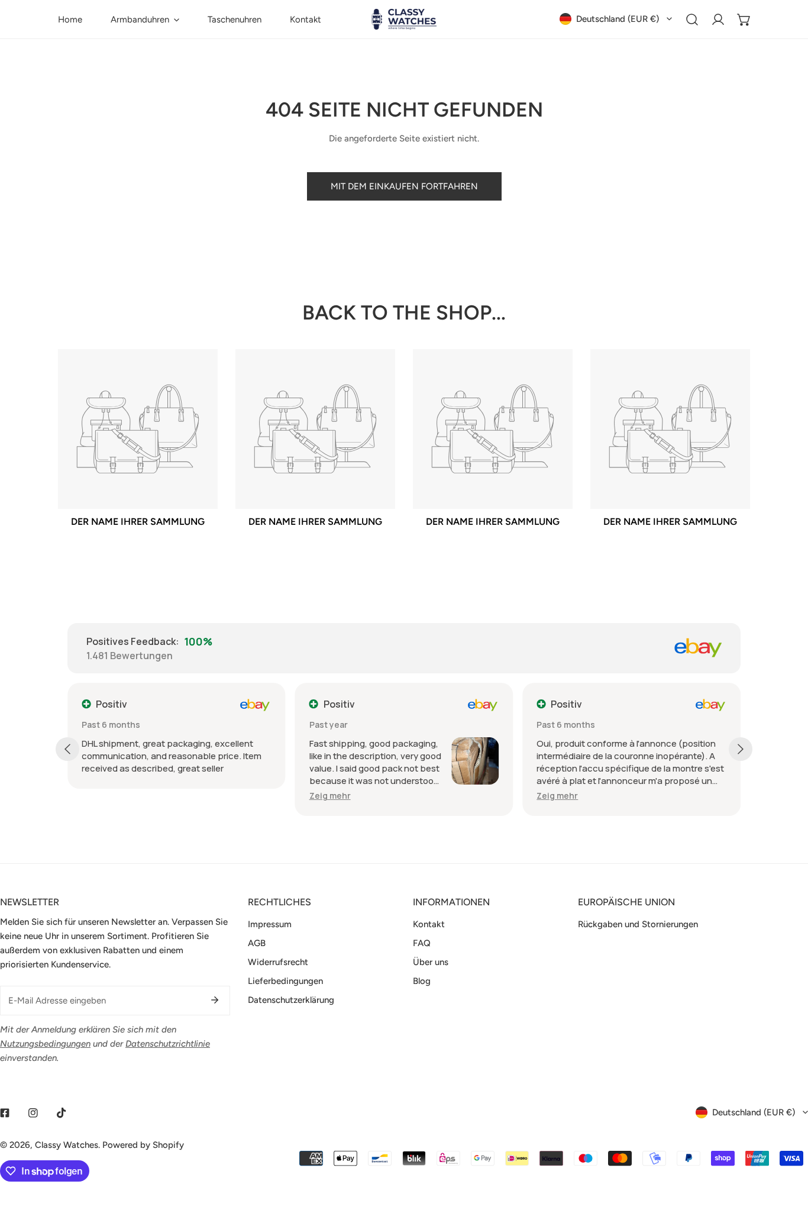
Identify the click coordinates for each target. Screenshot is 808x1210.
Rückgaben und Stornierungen (638, 924)
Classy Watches (66, 1145)
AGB (257, 943)
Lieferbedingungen (285, 981)
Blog (422, 981)
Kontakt (429, 924)
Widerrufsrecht (278, 962)
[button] (144, 19)
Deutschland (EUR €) (617, 19)
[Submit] (215, 1000)
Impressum (270, 924)
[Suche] (692, 20)
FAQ (422, 943)
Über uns (430, 962)
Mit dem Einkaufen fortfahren (404, 186)
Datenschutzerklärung (291, 1000)
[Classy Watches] (404, 19)
